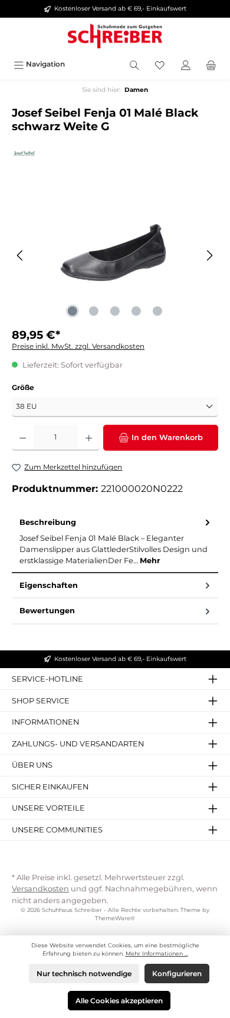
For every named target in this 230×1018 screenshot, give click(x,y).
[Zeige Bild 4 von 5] (136, 311)
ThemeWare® (115, 918)
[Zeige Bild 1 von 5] (72, 311)
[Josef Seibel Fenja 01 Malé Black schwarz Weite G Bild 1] (114, 255)
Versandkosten (40, 888)
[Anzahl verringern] (23, 438)
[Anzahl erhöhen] (89, 438)
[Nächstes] (209, 255)
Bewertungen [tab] (47, 610)
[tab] (115, 541)
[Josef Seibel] (115, 153)
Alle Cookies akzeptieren (119, 1000)
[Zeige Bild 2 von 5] (93, 311)
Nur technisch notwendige (84, 973)
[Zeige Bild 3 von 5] (115, 311)
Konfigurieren (177, 973)
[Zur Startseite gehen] (115, 36)
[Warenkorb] (211, 64)
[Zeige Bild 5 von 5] (157, 311)
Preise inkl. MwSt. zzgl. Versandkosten (78, 346)
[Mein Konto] (186, 64)
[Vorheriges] (20, 255)
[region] (115, 255)
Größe (23, 387)
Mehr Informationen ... (157, 953)
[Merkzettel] (160, 64)
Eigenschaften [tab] (48, 585)
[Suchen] (134, 64)
